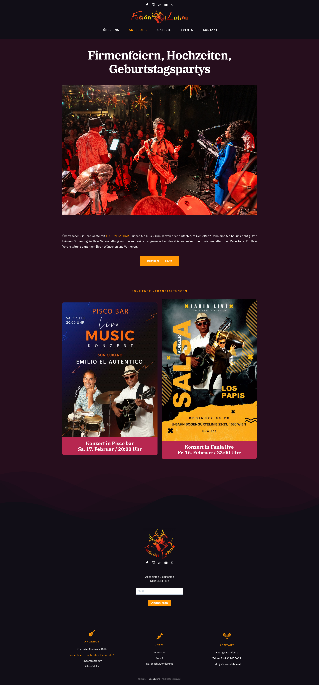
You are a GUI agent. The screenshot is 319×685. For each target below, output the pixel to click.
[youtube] (165, 4)
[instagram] (153, 4)
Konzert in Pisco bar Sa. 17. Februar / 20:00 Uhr (110, 446)
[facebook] (147, 4)
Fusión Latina (154, 679)
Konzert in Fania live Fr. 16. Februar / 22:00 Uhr (209, 450)
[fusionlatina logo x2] (159, 11)
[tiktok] (159, 4)
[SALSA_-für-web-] (209, 300)
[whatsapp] (172, 4)
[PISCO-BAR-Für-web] (110, 304)
